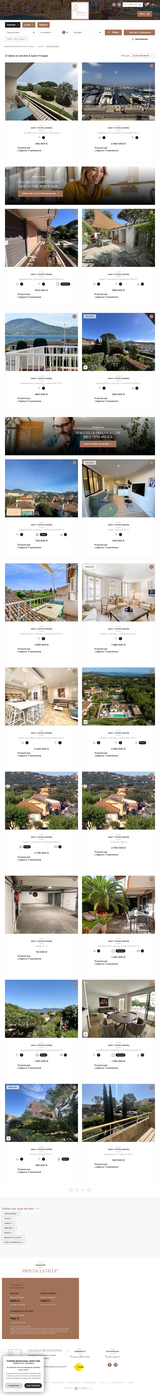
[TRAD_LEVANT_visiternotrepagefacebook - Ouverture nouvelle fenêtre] (114, 5)
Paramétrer (13, 1385)
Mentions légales (90, 1382)
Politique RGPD (117, 1382)
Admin (103, 1382)
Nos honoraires (73, 1382)
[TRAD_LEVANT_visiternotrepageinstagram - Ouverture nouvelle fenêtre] (119, 5)
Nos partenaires (57, 1382)
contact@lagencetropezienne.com (47, 1366)
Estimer (43, 25)
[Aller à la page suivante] (89, 1190)
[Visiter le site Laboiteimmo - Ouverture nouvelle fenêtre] (84, 1388)
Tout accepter (33, 1385)
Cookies (130, 1382)
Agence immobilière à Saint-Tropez (19, 46)
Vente (41, 46)
